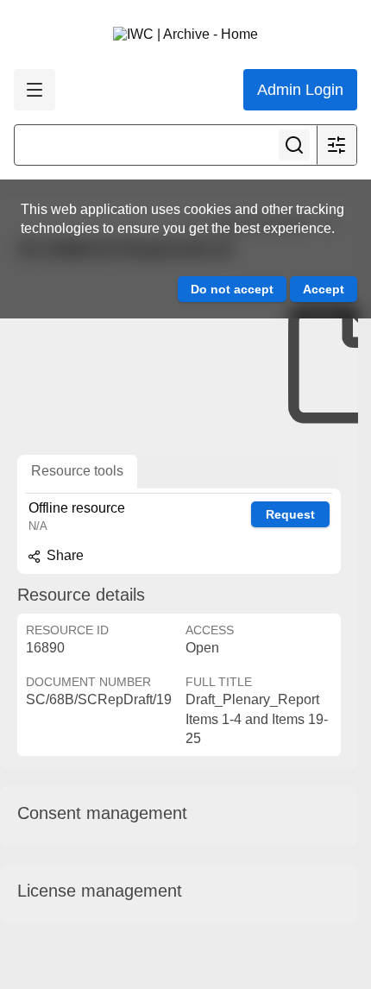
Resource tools (77, 470)
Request (290, 514)
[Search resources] (294, 145)
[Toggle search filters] (336, 145)
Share (63, 555)
